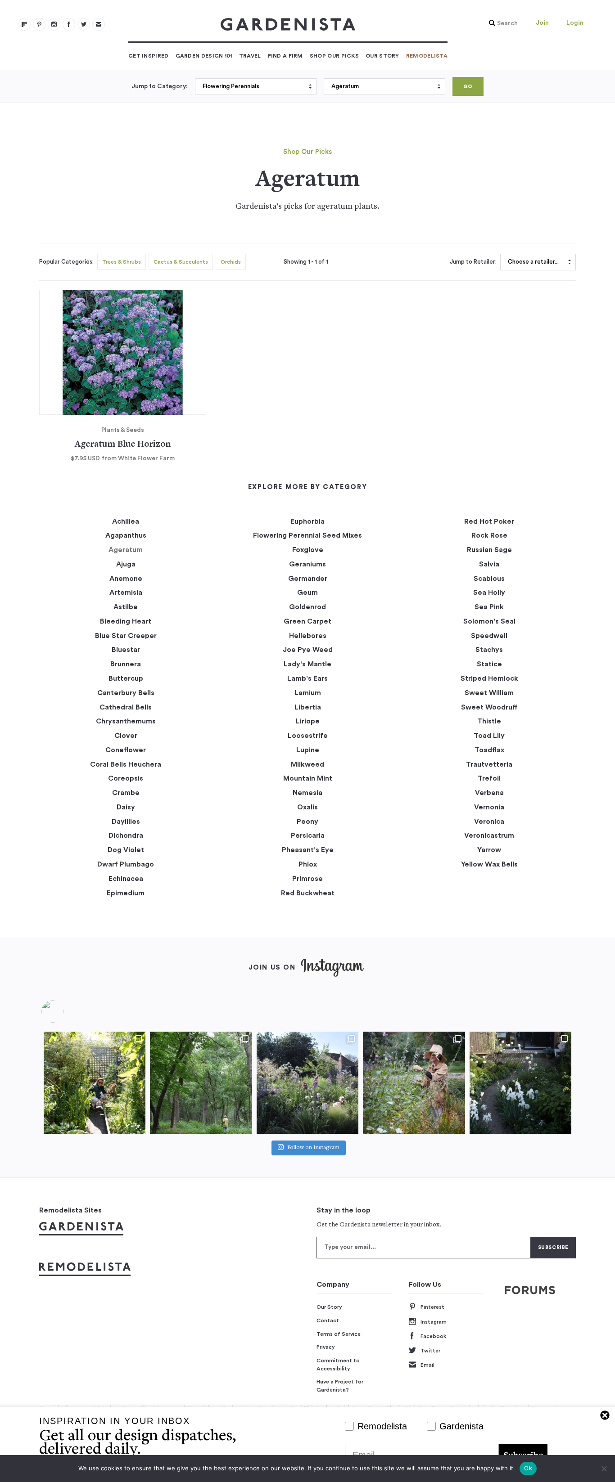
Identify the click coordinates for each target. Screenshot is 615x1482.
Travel (250, 55)
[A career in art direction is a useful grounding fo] (520, 1082)
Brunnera (125, 664)
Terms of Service (339, 1334)
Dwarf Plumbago (125, 864)
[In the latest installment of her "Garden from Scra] (307, 1082)
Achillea (125, 521)
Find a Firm (285, 55)
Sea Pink (489, 607)
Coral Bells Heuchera (125, 764)
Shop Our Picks (334, 55)
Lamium (307, 692)
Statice (489, 664)
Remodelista (427, 55)
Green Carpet (307, 621)
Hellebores (307, 635)
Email (427, 1365)
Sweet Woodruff (489, 707)
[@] (66, 1011)
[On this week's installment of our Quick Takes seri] (414, 1082)
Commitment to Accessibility (338, 1364)
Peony (307, 821)
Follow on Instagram (313, 1148)
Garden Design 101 (204, 55)
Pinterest (432, 1307)
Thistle (489, 721)
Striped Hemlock (489, 678)
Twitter (430, 1350)
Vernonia (489, 807)
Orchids (231, 262)
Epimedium (126, 893)
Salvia (489, 564)
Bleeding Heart (125, 621)
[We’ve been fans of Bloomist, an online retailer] (94, 1082)
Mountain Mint (307, 778)
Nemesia (307, 792)
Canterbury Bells (125, 692)
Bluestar (126, 649)
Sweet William (489, 692)
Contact (328, 1320)
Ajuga (126, 564)
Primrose (307, 878)
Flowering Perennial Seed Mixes (307, 535)
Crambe (126, 792)
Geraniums (307, 564)
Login (574, 23)
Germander (307, 578)
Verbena (489, 792)
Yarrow (489, 849)
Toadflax (489, 750)
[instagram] (54, 24)
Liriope (308, 721)
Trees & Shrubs (121, 262)
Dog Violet (126, 849)
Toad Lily (489, 735)
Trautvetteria (489, 764)
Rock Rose (489, 535)
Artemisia (125, 592)
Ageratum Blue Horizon (123, 444)
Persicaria (308, 835)
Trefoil (489, 778)
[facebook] (69, 24)
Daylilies (126, 821)
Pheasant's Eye (308, 849)
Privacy (326, 1347)
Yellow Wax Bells (489, 864)
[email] (98, 24)
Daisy (126, 807)
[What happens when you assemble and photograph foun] (201, 1082)
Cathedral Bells (125, 707)
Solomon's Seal (489, 621)
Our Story (382, 55)
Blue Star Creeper (126, 635)
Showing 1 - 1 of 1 (306, 262)
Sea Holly (489, 592)
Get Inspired (148, 55)
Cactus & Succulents (181, 262)
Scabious (489, 578)
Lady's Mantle (307, 664)
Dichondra (126, 835)
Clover (125, 735)
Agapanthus (125, 535)
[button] (501, 23)
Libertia (307, 707)
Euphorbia (307, 521)
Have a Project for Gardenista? (340, 1385)
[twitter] (83, 24)
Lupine (307, 750)
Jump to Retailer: (473, 262)
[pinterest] (39, 24)
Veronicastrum (489, 835)
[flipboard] (24, 24)
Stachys (489, 649)
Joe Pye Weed (308, 649)
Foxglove (307, 549)
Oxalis (307, 807)
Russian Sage (489, 549)
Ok (528, 1468)
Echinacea (126, 878)
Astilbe (125, 607)
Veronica (489, 821)
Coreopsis (125, 778)
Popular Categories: (66, 262)
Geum (307, 592)
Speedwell (489, 635)
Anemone (125, 578)
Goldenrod (307, 607)
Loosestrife (308, 735)
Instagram (434, 1322)
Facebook (433, 1336)
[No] (603, 1468)
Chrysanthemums (126, 721)
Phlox (307, 864)
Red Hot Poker (489, 521)
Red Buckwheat (308, 893)
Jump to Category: (159, 86)
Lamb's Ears (307, 678)
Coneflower (125, 750)
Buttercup (126, 678)
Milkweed (307, 764)
